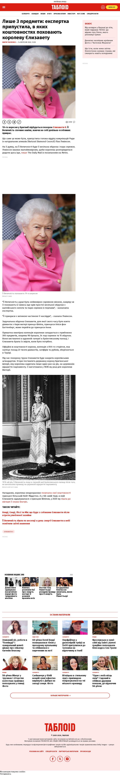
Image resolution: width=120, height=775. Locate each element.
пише (24, 152)
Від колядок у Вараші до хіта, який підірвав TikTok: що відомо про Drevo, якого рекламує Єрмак (99, 31)
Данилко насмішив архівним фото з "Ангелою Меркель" (99, 41)
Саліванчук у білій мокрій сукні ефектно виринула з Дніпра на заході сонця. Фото (44, 679)
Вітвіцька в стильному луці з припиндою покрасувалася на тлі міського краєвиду (74, 679)
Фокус (88, 23)
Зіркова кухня (59, 14)
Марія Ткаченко (9, 42)
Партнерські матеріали (68, 751)
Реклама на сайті (36, 751)
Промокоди (85, 751)
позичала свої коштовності (56, 493)
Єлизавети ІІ (59, 127)
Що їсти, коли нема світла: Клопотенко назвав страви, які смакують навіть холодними (100, 51)
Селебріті (26, 14)
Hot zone (81, 14)
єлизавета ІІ (8, 532)
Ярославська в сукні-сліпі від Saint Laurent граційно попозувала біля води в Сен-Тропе (104, 644)
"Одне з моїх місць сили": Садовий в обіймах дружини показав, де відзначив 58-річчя (104, 680)
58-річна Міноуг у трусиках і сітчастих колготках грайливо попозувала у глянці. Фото (13, 680)
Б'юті (49, 14)
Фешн (42, 14)
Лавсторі (71, 14)
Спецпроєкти (92, 14)
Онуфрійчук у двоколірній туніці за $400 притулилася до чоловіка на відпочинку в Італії (73, 645)
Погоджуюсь (5, 774)
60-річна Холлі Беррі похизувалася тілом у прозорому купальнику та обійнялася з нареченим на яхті (44, 645)
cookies (22, 772)
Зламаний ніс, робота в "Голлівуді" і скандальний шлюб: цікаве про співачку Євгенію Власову (14, 645)
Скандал (35, 14)
